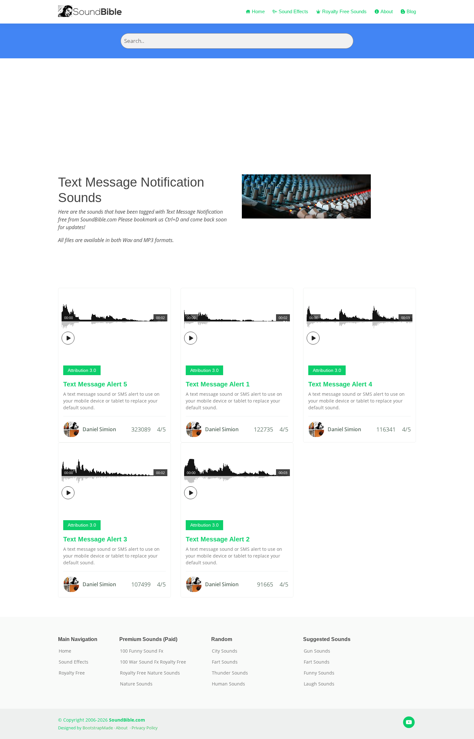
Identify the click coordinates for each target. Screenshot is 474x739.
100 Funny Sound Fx (141, 651)
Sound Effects (292, 11)
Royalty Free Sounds (344, 11)
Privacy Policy (145, 728)
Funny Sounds (319, 673)
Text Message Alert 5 (95, 384)
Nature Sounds (136, 684)
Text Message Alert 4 (340, 384)
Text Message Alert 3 (95, 539)
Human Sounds (228, 684)
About (386, 11)
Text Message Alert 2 (218, 539)
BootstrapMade (98, 728)
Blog (410, 11)
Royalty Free (72, 673)
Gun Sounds (317, 651)
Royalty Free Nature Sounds (150, 673)
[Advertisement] (237, 107)
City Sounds (224, 651)
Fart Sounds (225, 662)
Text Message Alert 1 (218, 384)
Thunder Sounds (230, 673)
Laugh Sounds (319, 684)
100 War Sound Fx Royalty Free (153, 662)
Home (258, 11)
